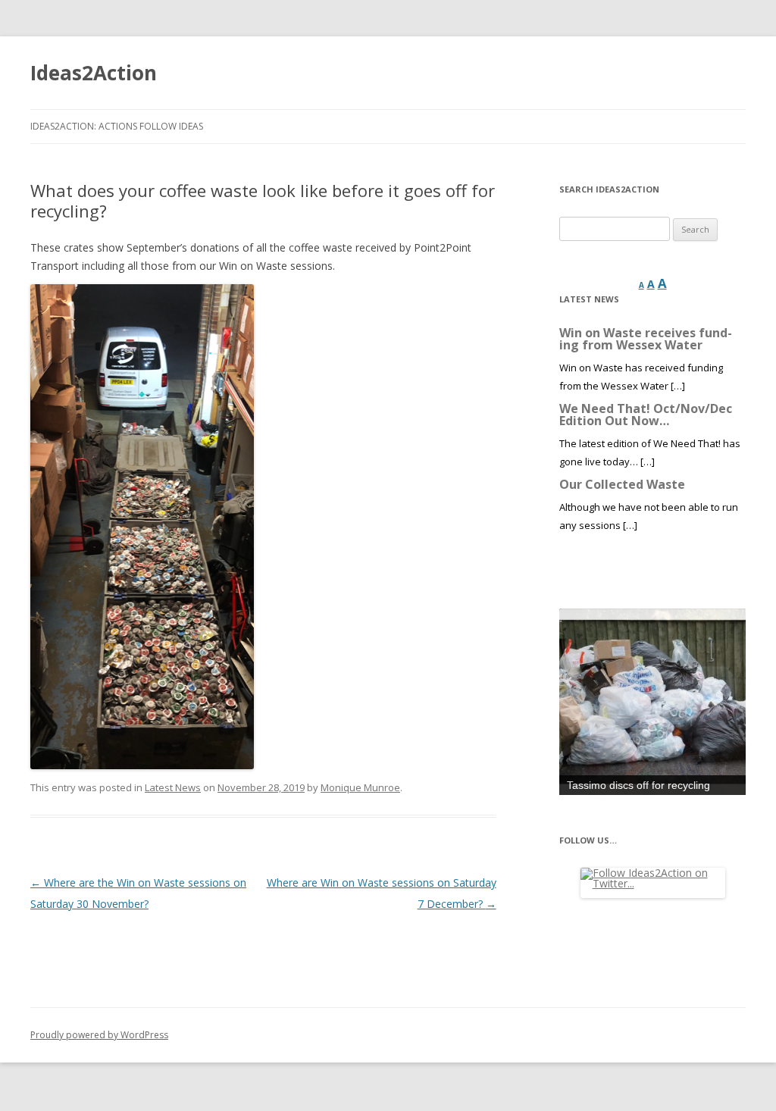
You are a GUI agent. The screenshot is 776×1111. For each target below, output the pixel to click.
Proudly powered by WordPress (99, 1034)
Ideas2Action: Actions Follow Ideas (116, 126)
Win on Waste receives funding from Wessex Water (645, 338)
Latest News (173, 787)
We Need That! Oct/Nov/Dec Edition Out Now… (645, 414)
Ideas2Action (93, 72)
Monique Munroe (360, 787)
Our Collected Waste (622, 484)
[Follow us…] (652, 883)
